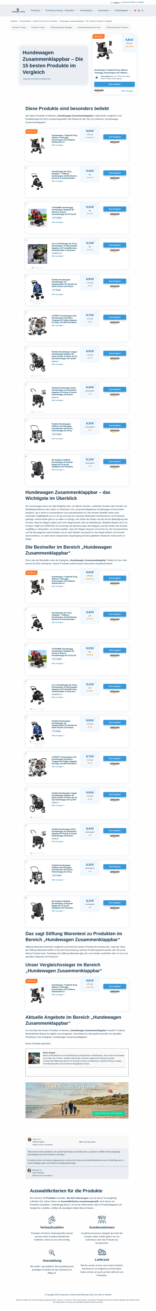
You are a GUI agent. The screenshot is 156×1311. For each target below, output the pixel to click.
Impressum (64, 1295)
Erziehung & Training (54, 10)
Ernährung (35, 10)
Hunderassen (103, 10)
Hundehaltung (86, 10)
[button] (142, 10)
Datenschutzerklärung (79, 1295)
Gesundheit (69, 10)
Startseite (14, 21)
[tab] (31, 267)
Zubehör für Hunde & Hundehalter (45, 21)
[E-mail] (29, 1071)
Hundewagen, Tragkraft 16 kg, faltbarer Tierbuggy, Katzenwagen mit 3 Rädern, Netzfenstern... (111, 71)
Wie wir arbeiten (105, 1295)
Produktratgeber (121, 10)
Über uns (93, 1295)
